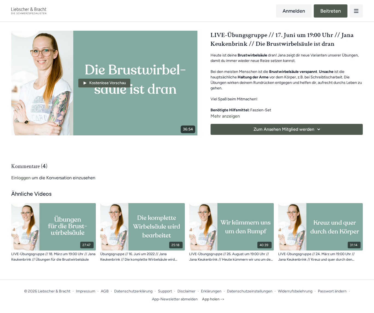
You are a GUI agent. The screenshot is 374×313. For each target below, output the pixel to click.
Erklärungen (211, 291)
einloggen (21, 177)
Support (165, 291)
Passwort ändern (332, 291)
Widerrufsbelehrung (295, 291)
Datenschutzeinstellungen (249, 291)
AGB (105, 291)
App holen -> (213, 299)
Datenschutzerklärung (133, 291)
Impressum (85, 291)
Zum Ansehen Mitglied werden (284, 129)
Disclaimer (186, 291)
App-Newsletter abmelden (175, 299)
